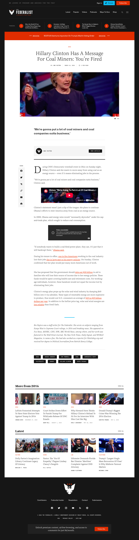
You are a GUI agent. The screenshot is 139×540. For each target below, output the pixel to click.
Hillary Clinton (65, 361)
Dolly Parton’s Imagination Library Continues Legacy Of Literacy (27, 461)
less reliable (39, 304)
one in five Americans (68, 256)
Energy (52, 361)
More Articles (95, 151)
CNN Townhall (65, 357)
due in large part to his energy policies (63, 259)
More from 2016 (27, 386)
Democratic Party (90, 357)
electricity (40, 361)
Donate (110, 3)
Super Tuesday (81, 361)
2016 (37, 357)
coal (77, 357)
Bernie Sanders (50, 357)
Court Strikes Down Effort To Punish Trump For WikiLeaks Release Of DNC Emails (55, 414)
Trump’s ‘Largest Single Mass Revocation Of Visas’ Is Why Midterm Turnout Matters (110, 462)
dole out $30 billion (84, 272)
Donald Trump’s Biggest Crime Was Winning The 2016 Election (110, 413)
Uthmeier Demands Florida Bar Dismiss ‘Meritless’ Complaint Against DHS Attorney (83, 462)
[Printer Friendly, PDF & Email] (21, 204)
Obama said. (58, 250)
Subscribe (123, 3)
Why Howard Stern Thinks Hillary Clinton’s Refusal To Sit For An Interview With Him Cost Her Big (83, 414)
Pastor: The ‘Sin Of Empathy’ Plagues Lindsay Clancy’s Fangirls (54, 461)
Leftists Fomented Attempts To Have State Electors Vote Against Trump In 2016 (27, 413)
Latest (19, 431)
